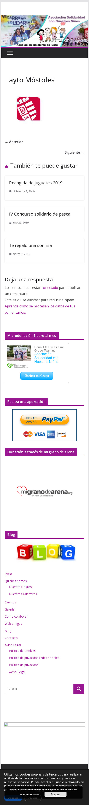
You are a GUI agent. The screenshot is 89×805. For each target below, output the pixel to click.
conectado (49, 287)
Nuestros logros (20, 587)
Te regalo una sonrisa (30, 245)
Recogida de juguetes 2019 (35, 183)
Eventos (10, 602)
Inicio (8, 574)
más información (30, 794)
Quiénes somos (16, 581)
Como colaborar (16, 616)
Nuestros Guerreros (23, 594)
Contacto (11, 638)
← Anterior (14, 141)
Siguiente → (74, 152)
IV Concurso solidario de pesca (39, 214)
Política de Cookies (22, 651)
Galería (9, 609)
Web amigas (13, 623)
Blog (8, 631)
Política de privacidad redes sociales (34, 658)
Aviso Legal (13, 645)
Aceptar (55, 794)
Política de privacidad (23, 665)
